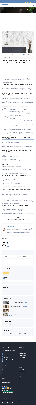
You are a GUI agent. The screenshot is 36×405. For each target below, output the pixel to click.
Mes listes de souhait (22, 371)
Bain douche (4, 369)
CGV (19, 359)
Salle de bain (15, 219)
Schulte (24, 219)
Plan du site (20, 376)
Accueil (4, 9)
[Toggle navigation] (33, 5)
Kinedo (27, 219)
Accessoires (4, 373)
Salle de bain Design (11, 398)
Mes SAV (20, 373)
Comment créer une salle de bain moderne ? (16, 302)
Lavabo (3, 367)
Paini (25, 333)
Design (11, 333)
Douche (3, 371)
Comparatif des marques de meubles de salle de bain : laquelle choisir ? (20, 314)
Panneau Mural (10, 219)
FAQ (19, 374)
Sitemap (20, 378)
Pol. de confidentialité (22, 355)
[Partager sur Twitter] (6, 324)
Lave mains (3, 378)
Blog (7, 9)
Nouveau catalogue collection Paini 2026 (16, 306)
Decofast (20, 219)
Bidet (2, 376)
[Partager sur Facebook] (4, 324)
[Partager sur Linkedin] (8, 324)
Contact (20, 349)
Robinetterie (20, 333)
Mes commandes (21, 369)
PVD (15, 333)
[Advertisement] (18, 20)
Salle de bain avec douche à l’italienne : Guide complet (18, 310)
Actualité (18, 292)
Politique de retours (22, 357)
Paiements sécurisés (22, 353)
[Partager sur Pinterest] (10, 324)
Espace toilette (4, 374)
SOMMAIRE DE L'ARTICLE (7, 57)
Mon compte (21, 367)
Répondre (10, 246)
